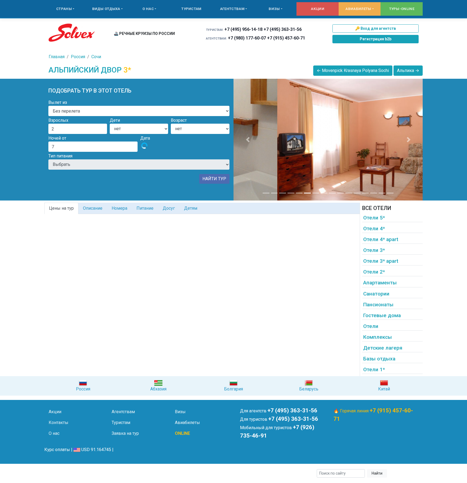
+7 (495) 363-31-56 (282, 29)
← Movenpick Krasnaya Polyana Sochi (353, 70)
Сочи (96, 56)
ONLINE (182, 433)
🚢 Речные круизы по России (144, 33)
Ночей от (57, 138)
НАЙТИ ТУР (214, 178)
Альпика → (408, 70)
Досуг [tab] (169, 208)
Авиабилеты (358, 9)
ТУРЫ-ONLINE (401, 9)
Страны (64, 9)
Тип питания (60, 156)
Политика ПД (131, 473)
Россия (78, 56)
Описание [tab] (92, 208)
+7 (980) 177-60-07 (247, 38)
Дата (145, 138)
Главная (57, 56)
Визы (274, 9)
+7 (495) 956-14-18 (243, 29)
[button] (248, 140)
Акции (317, 9)
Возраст (179, 120)
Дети (115, 120)
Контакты (58, 422)
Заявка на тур (125, 433)
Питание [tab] (145, 208)
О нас (148, 9)
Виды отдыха (106, 9)
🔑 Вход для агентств (375, 28)
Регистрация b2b (375, 39)
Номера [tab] (119, 208)
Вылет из (57, 102)
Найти (377, 473)
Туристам (191, 9)
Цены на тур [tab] (61, 208)
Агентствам (232, 9)
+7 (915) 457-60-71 (286, 38)
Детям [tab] (190, 208)
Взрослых (58, 120)
